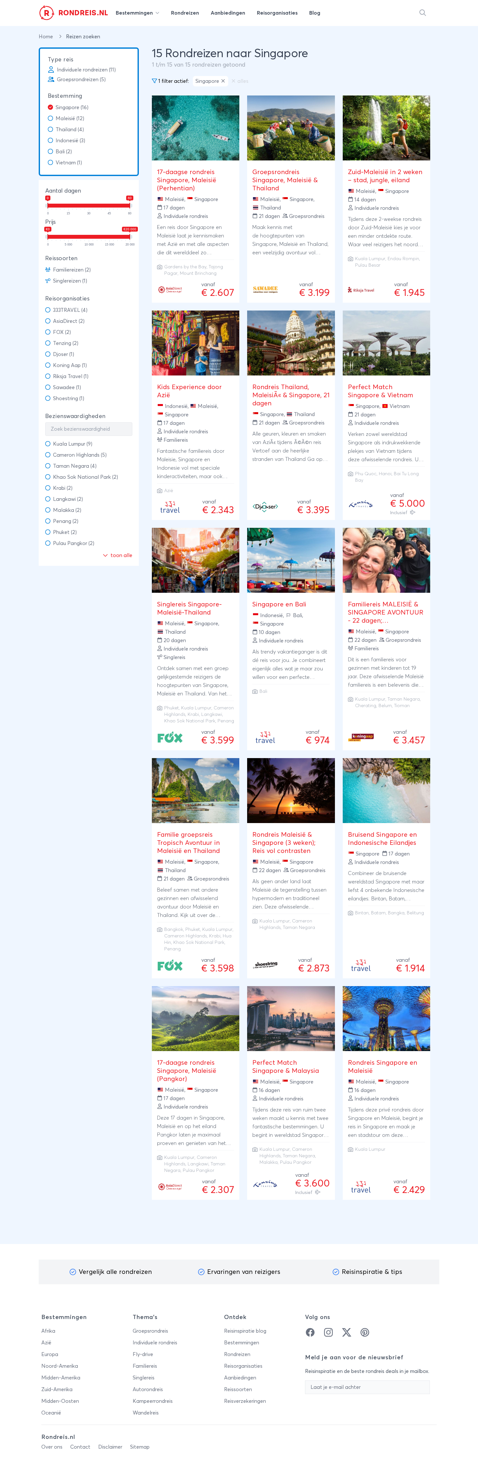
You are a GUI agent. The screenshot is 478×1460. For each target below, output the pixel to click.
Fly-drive (143, 1354)
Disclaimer (110, 1447)
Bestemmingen (241, 1342)
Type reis (60, 60)
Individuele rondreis (155, 1342)
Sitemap (140, 1447)
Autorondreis (148, 1389)
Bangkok (173, 929)
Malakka (268, 1162)
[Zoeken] (422, 13)
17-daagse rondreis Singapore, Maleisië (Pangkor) (186, 1071)
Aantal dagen (63, 191)
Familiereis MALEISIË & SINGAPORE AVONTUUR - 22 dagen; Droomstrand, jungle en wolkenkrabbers (385, 620)
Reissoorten (61, 258)
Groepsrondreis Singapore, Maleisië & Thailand (285, 180)
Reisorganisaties (67, 299)
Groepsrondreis (150, 1331)
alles (242, 81)
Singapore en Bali (279, 604)
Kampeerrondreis (153, 1401)
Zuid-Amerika (57, 1389)
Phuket (171, 708)
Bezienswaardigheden (75, 416)
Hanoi (385, 474)
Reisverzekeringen (245, 1401)
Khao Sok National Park (189, 721)
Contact (80, 1447)
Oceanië (51, 1413)
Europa (49, 1354)
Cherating (365, 706)
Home (46, 36)
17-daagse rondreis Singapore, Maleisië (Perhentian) (186, 180)
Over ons (51, 1447)
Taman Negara (404, 699)
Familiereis (145, 1366)
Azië (46, 1342)
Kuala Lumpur (370, 259)
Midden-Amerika (60, 1377)
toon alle (120, 555)
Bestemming (65, 96)
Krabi (193, 714)
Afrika (48, 1331)
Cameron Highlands (185, 936)
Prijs (50, 222)
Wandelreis (146, 1413)
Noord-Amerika (59, 1366)
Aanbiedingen (240, 1377)
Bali (263, 691)
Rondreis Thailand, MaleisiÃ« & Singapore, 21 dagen (290, 395)
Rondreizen (237, 1354)
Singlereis (143, 1377)
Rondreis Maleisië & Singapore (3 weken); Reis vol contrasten (283, 843)
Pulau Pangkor (198, 1170)
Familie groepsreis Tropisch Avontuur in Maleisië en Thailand (188, 843)
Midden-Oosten (60, 1401)
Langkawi (211, 714)
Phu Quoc (366, 474)
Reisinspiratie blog (245, 1331)
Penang (226, 721)
